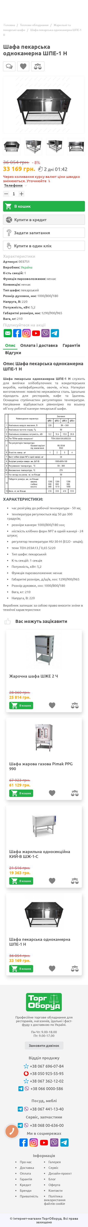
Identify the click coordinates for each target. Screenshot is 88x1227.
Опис (10, 345)
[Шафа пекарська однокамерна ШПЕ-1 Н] (44, 105)
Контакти (56, 1190)
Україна (26, 267)
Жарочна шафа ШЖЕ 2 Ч (33, 676)
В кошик (22, 206)
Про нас (26, 1162)
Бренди (26, 1190)
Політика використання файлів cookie (54, 1199)
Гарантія (71, 345)
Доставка (27, 1167)
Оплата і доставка (39, 345)
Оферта (54, 1185)
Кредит (25, 1185)
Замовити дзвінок (44, 1045)
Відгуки (13, 352)
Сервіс (53, 1167)
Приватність (29, 1196)
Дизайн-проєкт (60, 1173)
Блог (52, 1179)
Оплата (25, 1173)
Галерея (55, 1162)
